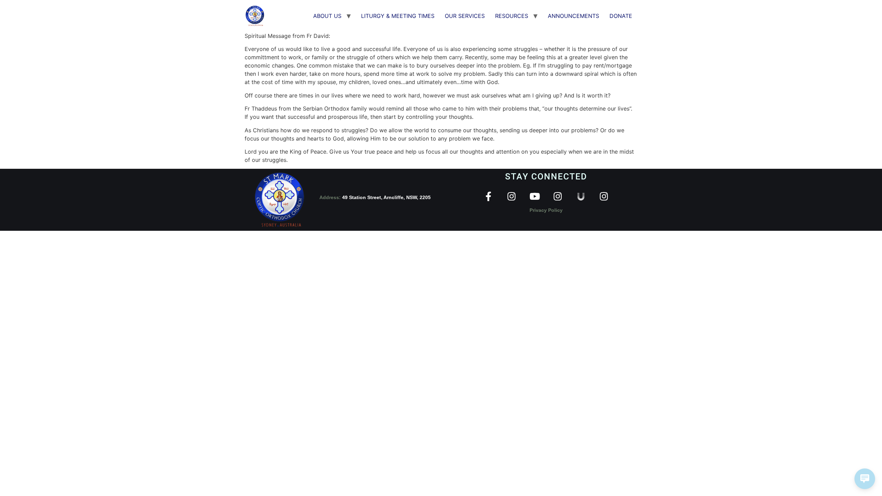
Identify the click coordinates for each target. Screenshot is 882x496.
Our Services (465, 15)
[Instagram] (511, 196)
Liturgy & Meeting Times (397, 15)
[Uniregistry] (580, 196)
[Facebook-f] (488, 196)
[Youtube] (534, 196)
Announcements (573, 15)
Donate (620, 15)
